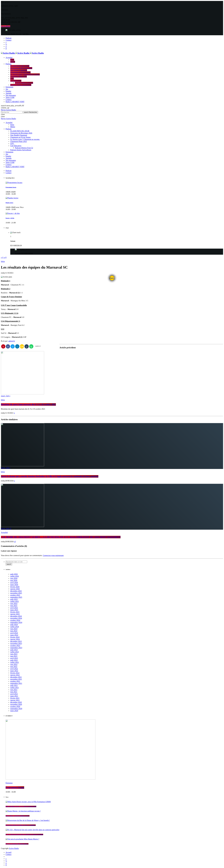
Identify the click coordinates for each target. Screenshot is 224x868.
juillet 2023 (14, 652)
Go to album (5, 26)
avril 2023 (14, 658)
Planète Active (9, 202)
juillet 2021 (14, 688)
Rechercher (30, 112)
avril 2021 (14, 694)
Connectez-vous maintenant (53, 555)
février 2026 (14, 587)
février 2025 (14, 612)
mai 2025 (13, 606)
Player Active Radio (8, 110)
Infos (3, 261)
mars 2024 (14, 635)
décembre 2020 (16, 702)
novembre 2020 (16, 704)
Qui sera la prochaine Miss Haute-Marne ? (17, 844)
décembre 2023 (16, 641)
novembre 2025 (16, 593)
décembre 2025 (16, 591)
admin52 (11, 341)
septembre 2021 (16, 683)
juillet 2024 (14, 627)
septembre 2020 (16, 709)
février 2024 (14, 637)
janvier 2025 (15, 614)
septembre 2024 (16, 622)
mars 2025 (14, 610)
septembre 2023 (16, 648)
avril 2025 (14, 608)
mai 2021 (13, 692)
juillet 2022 (14, 662)
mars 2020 (14, 711)
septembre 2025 (16, 597)
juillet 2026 (14, 576)
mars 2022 (14, 671)
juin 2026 (13, 578)
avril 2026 (14, 583)
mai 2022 (13, 667)
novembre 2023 (16, 643)
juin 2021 (13, 690)
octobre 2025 (15, 595)
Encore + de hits (10, 218)
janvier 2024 (15, 639)
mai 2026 (13, 580)
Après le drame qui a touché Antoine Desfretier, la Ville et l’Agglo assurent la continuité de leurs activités (49, 476)
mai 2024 (13, 631)
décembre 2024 (16, 616)
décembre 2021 (16, 677)
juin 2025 (13, 604)
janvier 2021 (15, 700)
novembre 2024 (16, 618)
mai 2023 (13, 656)
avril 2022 (14, 669)
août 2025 (14, 599)
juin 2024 (13, 629)
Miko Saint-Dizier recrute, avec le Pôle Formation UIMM (21, 806)
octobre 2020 (15, 707)
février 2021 (14, 698)
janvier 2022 (15, 675)
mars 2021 (14, 696)
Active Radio (14, 848)
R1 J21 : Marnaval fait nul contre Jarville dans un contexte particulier (24, 834)
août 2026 (14, 574)
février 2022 (14, 673)
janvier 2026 (15, 589)
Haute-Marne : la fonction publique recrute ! (18, 816)
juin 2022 (13, 665)
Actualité (4, 532)
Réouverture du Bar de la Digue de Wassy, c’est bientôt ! (21, 825)
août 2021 (14, 686)
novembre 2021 (16, 679)
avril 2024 (14, 633)
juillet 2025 (14, 601)
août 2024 (14, 625)
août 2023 (14, 650)
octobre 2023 (15, 646)
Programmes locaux (11, 187)
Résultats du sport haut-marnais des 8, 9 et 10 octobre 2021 (28, 404)
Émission (9, 783)
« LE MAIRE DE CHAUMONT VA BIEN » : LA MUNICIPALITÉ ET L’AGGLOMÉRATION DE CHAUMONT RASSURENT (61, 537)
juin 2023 (13, 654)
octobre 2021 (15, 681)
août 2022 (14, 660)
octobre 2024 (15, 620)
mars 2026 (14, 585)
